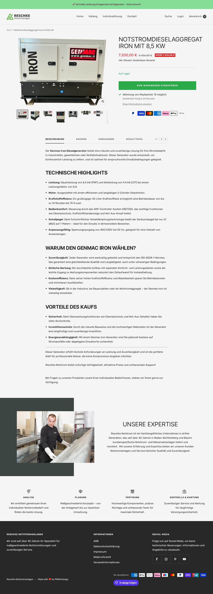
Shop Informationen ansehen (137, 104)
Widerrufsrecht (102, 557)
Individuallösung (112, 16)
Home (80, 16)
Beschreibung (54, 139)
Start (9, 30)
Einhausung (106, 139)
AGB (96, 541)
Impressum (100, 551)
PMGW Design (61, 579)
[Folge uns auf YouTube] (184, 559)
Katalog (93, 16)
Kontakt (132, 16)
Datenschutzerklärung (106, 546)
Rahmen (81, 139)
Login (180, 16)
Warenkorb (197, 16)
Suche (168, 16)
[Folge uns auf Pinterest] (175, 559)
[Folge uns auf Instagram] (166, 559)
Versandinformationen (107, 562)
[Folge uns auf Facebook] (156, 559)
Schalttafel (134, 139)
